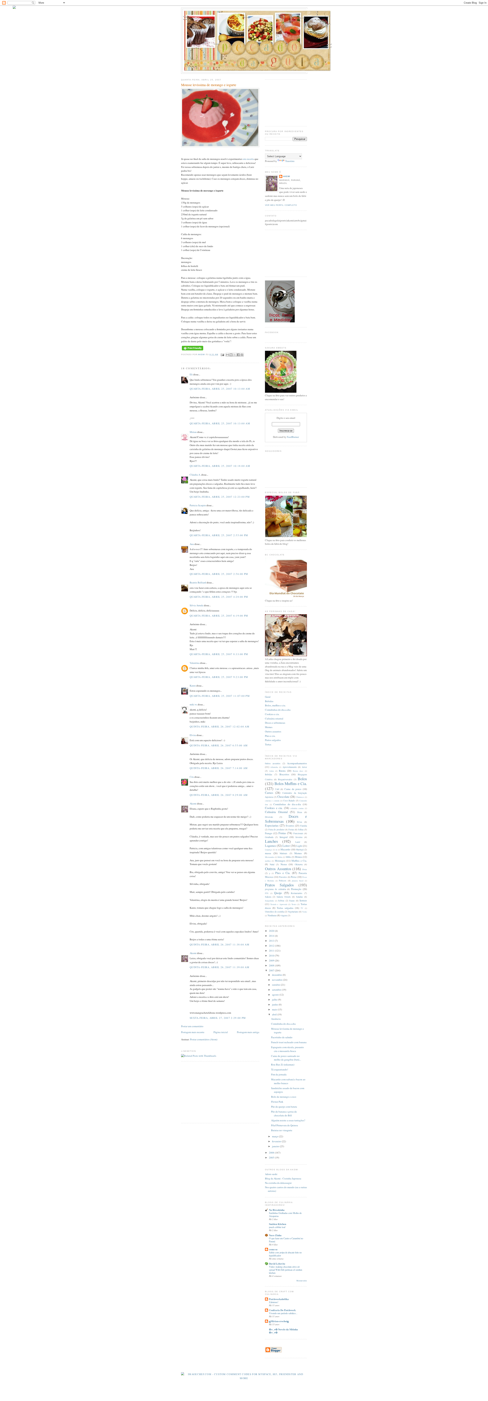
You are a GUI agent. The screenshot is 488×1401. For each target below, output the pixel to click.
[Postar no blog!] (231, 355)
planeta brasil (297, 880)
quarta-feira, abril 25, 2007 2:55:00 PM (219, 535)
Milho (288, 856)
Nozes (284, 864)
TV (302, 908)
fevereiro (277, 1141)
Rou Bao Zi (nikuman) (282, 1064)
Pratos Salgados (279, 885)
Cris (192, 777)
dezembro (277, 974)
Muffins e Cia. (299, 860)
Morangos (280, 860)
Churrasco (300, 797)
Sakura (268, 896)
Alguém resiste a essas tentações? (288, 1120)
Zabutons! (273, 1302)
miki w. (193, 704)
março (275, 1136)
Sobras (281, 900)
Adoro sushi (271, 1174)
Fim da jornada (279, 1074)
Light (299, 845)
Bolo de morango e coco (283, 1096)
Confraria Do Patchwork (282, 1310)
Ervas (299, 821)
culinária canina (297, 808)
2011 (272, 950)
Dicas (299, 812)
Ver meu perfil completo (281, 205)
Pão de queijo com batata (284, 1106)
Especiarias (272, 825)
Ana (192, 544)
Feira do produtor (276, 829)
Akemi (202, 355)
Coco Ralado (289, 800)
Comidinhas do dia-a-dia (278, 709)
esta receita (248, 159)
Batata (282, 770)
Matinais (283, 853)
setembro (277, 989)
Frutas (282, 833)
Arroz (304, 767)
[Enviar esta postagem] (222, 355)
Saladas (299, 896)
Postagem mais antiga (248, 1032)
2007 (272, 970)
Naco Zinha (275, 1235)
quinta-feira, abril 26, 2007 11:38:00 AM (219, 944)
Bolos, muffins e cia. (275, 705)
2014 (272, 935)
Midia (280, 857)
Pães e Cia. (282, 873)
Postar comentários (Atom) (203, 1039)
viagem (284, 915)
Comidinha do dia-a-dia (283, 1023)
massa (268, 853)
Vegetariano (293, 911)
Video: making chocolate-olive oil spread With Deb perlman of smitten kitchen (285, 1269)
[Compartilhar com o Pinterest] (242, 355)
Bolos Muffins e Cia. (290, 783)
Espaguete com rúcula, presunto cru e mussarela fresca (287, 1049)
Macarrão (285, 849)
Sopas (292, 900)
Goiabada (269, 837)
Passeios (283, 877)
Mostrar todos (301, 1280)
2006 (272, 1152)
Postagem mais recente (192, 1032)
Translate (290, 161)
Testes (293, 904)
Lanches (271, 841)
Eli (191, 374)
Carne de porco (292, 789)
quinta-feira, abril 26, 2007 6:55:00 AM (219, 745)
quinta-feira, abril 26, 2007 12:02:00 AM (219, 726)
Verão (304, 911)
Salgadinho (269, 900)
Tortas (268, 744)
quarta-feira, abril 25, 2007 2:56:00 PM (219, 574)
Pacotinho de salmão (281, 1037)
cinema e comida (272, 800)
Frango (268, 833)
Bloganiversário (285, 779)
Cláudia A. (195, 474)
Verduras (272, 915)
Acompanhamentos (297, 763)
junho (275, 1004)
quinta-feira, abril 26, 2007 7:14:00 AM (219, 768)
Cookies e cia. (272, 714)
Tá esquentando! (279, 1069)
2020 (272, 930)
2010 (272, 955)
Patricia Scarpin (198, 505)
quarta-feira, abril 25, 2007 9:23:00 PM (219, 677)
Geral (267, 696)
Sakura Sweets (284, 896)
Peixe (294, 877)
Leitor (286, 845)
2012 (272, 945)
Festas (291, 829)
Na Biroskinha (277, 1210)
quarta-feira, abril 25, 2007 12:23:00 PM (220, 496)
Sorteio (303, 900)
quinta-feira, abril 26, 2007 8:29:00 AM (219, 795)
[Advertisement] (213, 1091)
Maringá (299, 849)
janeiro (276, 1146)
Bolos (302, 778)
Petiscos (282, 880)
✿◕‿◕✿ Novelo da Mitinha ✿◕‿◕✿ (283, 1330)
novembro (277, 979)
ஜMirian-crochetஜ (279, 1321)
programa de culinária (275, 889)
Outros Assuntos (278, 868)
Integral (284, 837)
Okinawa (299, 864)
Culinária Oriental (276, 812)
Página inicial (221, 1032)
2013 (272, 940)
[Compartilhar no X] (235, 355)
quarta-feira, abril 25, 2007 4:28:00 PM (219, 596)
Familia (303, 825)
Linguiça (268, 849)
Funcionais (298, 833)
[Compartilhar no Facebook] (238, 355)
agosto (275, 994)
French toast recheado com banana (289, 1042)
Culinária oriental (274, 718)
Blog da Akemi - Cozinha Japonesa (283, 1178)
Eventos (290, 825)
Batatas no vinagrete (281, 1130)
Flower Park (277, 1101)
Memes (268, 727)
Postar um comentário (192, 1026)
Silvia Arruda (196, 605)
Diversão (269, 816)
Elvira (193, 735)
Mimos (298, 857)
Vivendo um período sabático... (283, 1313)
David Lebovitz (277, 1263)
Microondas (269, 857)
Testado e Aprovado (278, 904)
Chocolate (283, 797)
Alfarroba (274, 767)
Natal (272, 864)
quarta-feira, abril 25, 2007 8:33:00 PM (219, 654)
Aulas (271, 771)
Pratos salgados (273, 740)
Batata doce (298, 771)
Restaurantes (296, 893)
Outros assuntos (273, 731)
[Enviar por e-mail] (227, 355)
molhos (268, 861)
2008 (272, 965)
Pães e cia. (270, 736)
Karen (193, 685)
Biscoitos (284, 774)
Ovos (304, 869)
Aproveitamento (290, 767)
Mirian (193, 432)
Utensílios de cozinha (274, 911)
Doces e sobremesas (275, 722)
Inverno (299, 837)
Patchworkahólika (279, 1299)
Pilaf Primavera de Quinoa (284, 1125)
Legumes (270, 845)
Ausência (276, 1019)
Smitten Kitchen (277, 1224)
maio (275, 1009)
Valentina (195, 663)
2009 (272, 960)
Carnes (269, 793)
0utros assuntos (272, 763)
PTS (266, 893)
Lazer (297, 841)
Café (277, 789)
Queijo (278, 893)
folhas (301, 829)
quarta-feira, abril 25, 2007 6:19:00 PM (219, 615)
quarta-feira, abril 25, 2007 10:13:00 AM (220, 388)
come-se (273, 1249)
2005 (272, 1157)
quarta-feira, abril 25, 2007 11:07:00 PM (220, 696)
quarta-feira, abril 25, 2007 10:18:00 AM (220, 466)
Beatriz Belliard (198, 582)
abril (274, 1014)
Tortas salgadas (285, 908)
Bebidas (269, 701)
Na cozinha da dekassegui (278, 1183)
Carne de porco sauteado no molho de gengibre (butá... (286, 1057)
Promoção (296, 889)
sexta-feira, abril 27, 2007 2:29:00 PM (218, 1018)
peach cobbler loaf (277, 1227)
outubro (276, 984)
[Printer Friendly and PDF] (192, 350)
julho (275, 999)
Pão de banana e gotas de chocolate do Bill (284, 1113)
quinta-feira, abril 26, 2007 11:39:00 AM (219, 967)
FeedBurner (293, 437)
